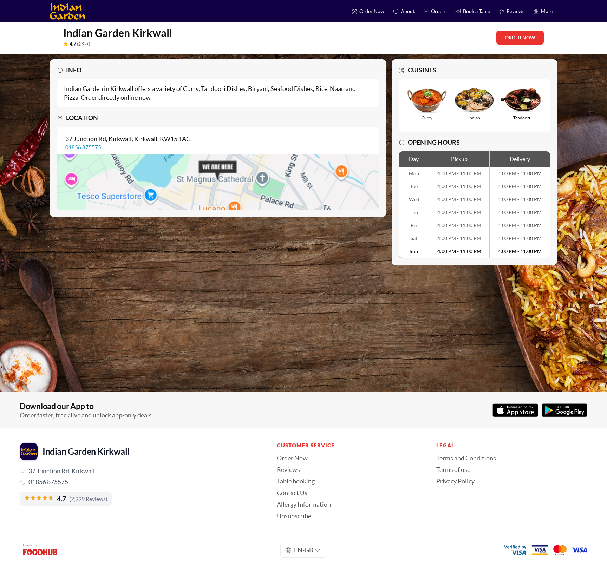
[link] (138, 482)
